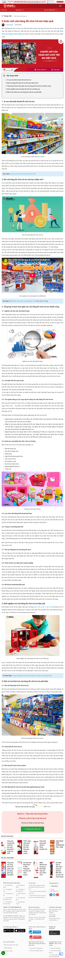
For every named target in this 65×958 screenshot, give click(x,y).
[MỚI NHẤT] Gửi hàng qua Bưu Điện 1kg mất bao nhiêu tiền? (43, 869)
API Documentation (53, 932)
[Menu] (60, 6)
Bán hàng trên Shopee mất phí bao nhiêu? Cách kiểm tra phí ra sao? (37, 887)
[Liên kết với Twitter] (54, 894)
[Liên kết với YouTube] (57, 894)
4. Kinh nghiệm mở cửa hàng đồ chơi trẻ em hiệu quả (23, 89)
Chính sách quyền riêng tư (36, 950)
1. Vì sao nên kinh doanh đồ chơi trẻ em (18, 80)
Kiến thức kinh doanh (20, 16)
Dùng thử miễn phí (33, 829)
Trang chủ (7, 16)
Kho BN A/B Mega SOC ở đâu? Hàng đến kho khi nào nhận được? (27, 869)
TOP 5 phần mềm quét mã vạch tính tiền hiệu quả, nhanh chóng (27, 847)
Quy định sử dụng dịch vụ (36, 948)
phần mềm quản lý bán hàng (43, 607)
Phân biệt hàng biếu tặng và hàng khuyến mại (43, 845)
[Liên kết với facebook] (50, 894)
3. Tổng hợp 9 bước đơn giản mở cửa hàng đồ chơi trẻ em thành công (28, 86)
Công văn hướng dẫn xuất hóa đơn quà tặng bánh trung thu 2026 (10, 847)
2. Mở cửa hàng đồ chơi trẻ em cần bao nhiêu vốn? (22, 83)
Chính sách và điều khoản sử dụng (37, 927)
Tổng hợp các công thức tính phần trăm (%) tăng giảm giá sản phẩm (10, 869)
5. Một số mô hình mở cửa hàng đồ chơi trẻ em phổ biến (24, 92)
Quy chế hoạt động (55, 948)
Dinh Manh (10, 24)
